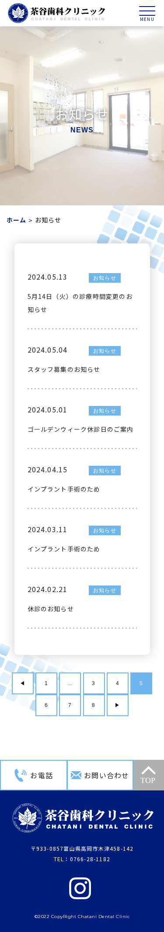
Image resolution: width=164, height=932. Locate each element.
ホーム (17, 219)
